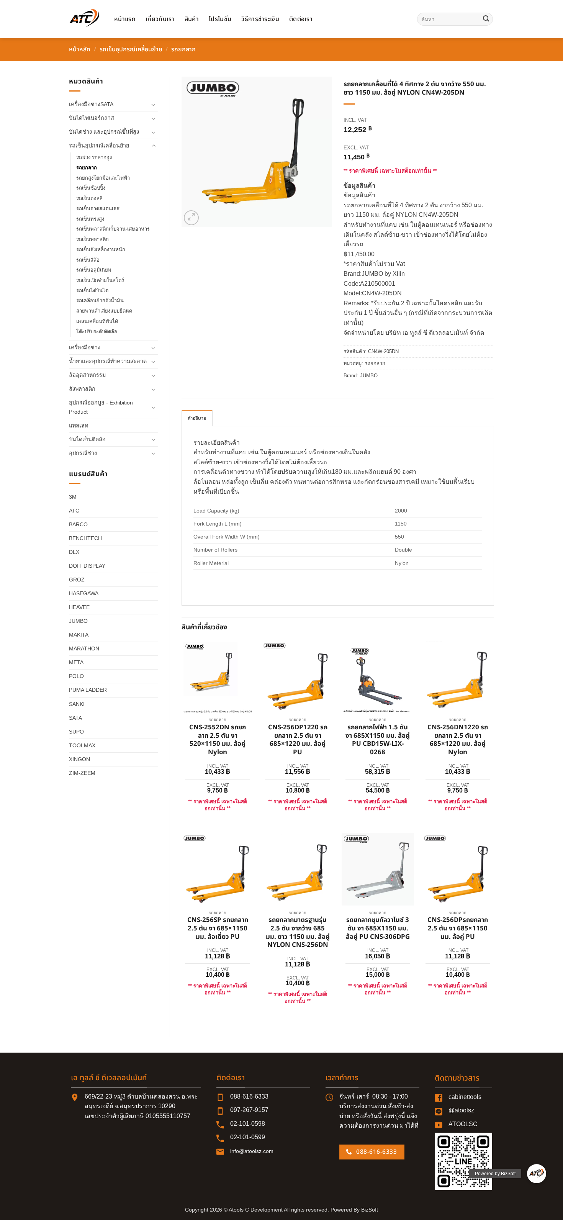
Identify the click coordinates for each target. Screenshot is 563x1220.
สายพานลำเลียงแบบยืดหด (104, 311)
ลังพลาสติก (82, 389)
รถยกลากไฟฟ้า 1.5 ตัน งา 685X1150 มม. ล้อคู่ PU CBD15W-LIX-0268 (377, 740)
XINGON (79, 759)
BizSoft (369, 1210)
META (76, 662)
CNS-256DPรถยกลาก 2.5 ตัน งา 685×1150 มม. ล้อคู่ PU (457, 928)
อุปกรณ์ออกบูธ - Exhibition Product (101, 407)
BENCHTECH (85, 538)
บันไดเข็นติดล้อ (87, 439)
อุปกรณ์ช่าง (83, 453)
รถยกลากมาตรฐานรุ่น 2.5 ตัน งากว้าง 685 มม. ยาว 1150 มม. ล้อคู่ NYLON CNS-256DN (298, 933)
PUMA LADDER (88, 690)
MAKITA (78, 635)
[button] (191, 217)
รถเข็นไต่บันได (92, 290)
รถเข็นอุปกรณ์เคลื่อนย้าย (131, 49)
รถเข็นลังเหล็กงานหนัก (100, 249)
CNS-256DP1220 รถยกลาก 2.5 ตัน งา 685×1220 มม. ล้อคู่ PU (297, 740)
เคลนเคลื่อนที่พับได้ (97, 321)
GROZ (77, 579)
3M (73, 497)
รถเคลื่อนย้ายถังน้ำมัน (100, 300)
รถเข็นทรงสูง (90, 219)
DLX (74, 552)
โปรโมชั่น (220, 19)
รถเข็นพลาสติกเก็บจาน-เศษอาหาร (113, 229)
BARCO (78, 524)
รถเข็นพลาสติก (92, 239)
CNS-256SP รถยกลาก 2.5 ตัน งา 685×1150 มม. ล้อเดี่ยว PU (217, 928)
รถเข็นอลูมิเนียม (93, 270)
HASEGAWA (83, 593)
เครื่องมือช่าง (84, 347)
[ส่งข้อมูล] (486, 19)
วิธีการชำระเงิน (260, 19)
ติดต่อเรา (301, 19)
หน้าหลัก (79, 49)
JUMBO (78, 621)
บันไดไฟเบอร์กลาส (91, 118)
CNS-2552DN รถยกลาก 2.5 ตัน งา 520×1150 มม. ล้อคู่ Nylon (217, 740)
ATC (74, 511)
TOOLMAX (82, 745)
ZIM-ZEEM (82, 773)
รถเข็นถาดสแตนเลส (97, 208)
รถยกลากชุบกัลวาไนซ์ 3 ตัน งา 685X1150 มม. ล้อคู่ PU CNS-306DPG (378, 928)
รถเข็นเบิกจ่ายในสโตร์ (100, 280)
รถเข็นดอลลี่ (89, 198)
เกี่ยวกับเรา (160, 19)
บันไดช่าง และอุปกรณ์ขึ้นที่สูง (104, 132)
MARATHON (84, 648)
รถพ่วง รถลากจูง (94, 157)
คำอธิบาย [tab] (197, 418)
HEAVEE (79, 607)
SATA (75, 718)
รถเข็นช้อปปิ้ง (90, 188)
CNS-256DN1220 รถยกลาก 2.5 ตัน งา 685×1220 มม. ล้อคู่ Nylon (457, 740)
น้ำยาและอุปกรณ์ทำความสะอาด (108, 361)
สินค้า (192, 19)
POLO (76, 676)
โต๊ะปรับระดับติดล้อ (96, 331)
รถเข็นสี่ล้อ (88, 260)
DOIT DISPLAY (87, 566)
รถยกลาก (183, 49)
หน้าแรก (125, 19)
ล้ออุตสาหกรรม (87, 375)
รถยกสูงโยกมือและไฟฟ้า (103, 178)
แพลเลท (78, 425)
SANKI (77, 704)
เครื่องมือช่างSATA (91, 104)
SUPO (76, 732)
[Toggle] (153, 104)
